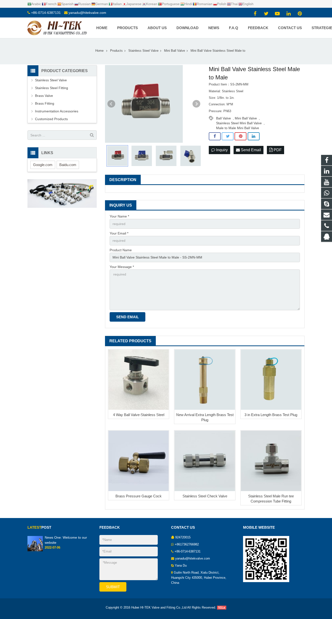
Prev (111, 104)
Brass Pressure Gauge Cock (138, 496)
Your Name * (119, 216)
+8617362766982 (187, 544)
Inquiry (221, 150)
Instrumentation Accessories (56, 111)
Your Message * (122, 267)
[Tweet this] (228, 136)
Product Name (121, 250)
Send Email (250, 150)
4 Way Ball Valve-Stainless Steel (138, 415)
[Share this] (215, 136)
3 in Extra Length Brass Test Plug (271, 415)
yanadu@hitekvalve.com (87, 13)
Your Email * (119, 233)
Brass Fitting (44, 103)
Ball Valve (223, 118)
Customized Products (51, 119)
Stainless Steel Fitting (51, 88)
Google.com (42, 165)
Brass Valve (44, 96)
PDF (277, 150)
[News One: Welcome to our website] (35, 550)
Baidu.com (67, 165)
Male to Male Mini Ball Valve (237, 128)
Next (196, 104)
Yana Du (181, 565)
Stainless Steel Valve (51, 80)
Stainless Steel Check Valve (205, 496)
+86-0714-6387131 (46, 13)
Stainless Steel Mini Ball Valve (239, 123)
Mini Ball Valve (246, 118)
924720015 (183, 537)
